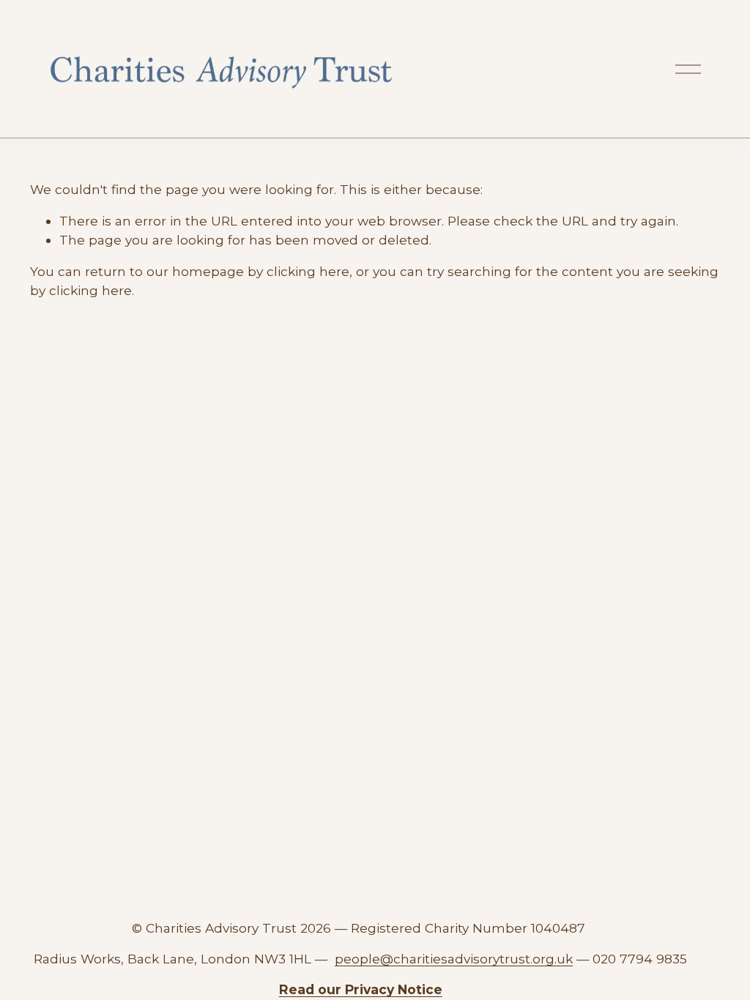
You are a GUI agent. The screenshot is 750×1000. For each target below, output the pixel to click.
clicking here (308, 271)
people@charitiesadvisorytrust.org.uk (454, 958)
